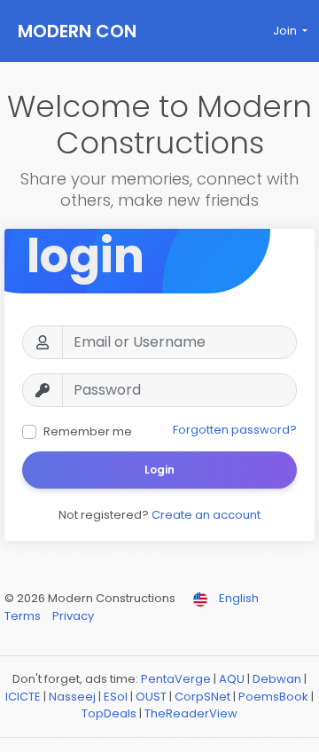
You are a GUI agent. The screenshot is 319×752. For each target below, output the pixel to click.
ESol (116, 696)
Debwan (277, 678)
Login (159, 469)
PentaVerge (176, 678)
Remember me (87, 431)
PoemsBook (273, 696)
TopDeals (109, 713)
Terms (23, 615)
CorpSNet (202, 696)
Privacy (73, 615)
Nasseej (72, 696)
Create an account (206, 514)
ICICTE (23, 696)
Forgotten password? (235, 429)
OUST (151, 696)
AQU (232, 678)
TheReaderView (190, 713)
